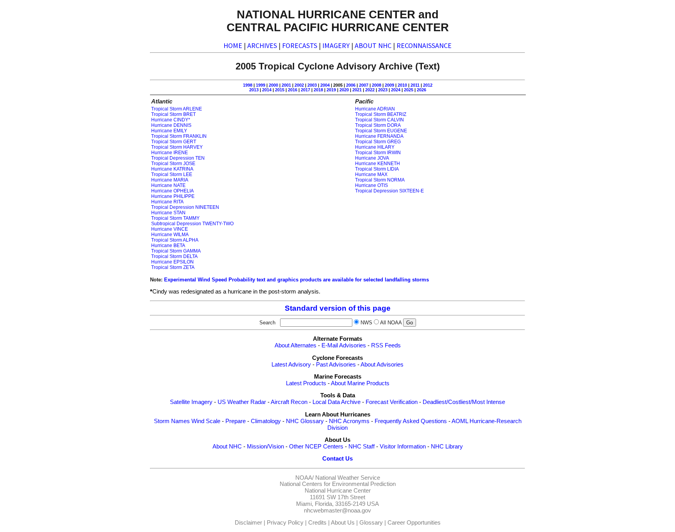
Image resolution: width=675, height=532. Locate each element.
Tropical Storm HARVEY (177, 147)
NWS (366, 323)
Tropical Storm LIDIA (377, 169)
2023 (383, 89)
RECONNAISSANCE (424, 45)
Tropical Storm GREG (378, 141)
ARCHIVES (262, 45)
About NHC (227, 446)
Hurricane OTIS (371, 185)
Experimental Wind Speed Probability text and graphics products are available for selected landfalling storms (296, 280)
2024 (395, 89)
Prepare (235, 421)
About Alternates (295, 345)
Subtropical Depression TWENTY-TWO (192, 223)
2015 (279, 89)
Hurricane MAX (371, 174)
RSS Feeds (386, 345)
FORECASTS (299, 45)
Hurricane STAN (168, 212)
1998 (247, 85)
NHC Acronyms (349, 421)
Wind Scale (205, 421)
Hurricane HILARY (375, 147)
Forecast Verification (392, 402)
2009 (389, 85)
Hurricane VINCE (169, 229)
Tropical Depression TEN (178, 158)
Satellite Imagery (191, 402)
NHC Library (447, 446)
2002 (299, 85)
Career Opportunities (414, 523)
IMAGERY (336, 45)
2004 (325, 85)
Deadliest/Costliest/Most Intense (464, 402)
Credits (317, 523)
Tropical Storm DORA (378, 125)
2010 (402, 85)
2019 (331, 89)
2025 (408, 89)
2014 (266, 89)
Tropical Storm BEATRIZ (380, 114)
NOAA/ (304, 478)
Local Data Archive (336, 402)
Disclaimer (248, 523)
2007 (363, 85)
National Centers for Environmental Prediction (338, 484)
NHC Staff (361, 446)
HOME (232, 45)
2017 (305, 89)
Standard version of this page (338, 308)
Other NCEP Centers (316, 446)
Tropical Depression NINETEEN (185, 207)
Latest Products (306, 383)
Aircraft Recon (289, 402)
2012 (427, 85)
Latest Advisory (291, 364)
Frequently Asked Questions (411, 421)
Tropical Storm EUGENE (381, 130)
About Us (343, 523)
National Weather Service (347, 478)
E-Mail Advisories (343, 345)
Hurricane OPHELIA (172, 191)
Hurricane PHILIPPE (173, 196)
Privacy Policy (285, 523)
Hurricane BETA (168, 245)
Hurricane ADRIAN (375, 109)
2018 (318, 89)
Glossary (371, 523)
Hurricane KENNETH (377, 163)
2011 (415, 85)
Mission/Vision (265, 446)
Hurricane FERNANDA (379, 136)
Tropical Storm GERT (173, 141)
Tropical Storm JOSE (173, 163)
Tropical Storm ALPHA (174, 240)
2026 (421, 89)
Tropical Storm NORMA (380, 180)
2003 (312, 85)
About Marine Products (360, 383)
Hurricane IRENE (169, 152)
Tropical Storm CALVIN (379, 120)
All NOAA (391, 323)
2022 (370, 89)
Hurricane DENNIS (171, 125)
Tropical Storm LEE (171, 174)
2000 (273, 85)
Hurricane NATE (168, 185)
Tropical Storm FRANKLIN (179, 136)
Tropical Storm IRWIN (378, 152)
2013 (254, 89)
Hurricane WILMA (170, 234)
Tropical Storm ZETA (173, 267)
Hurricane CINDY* (170, 120)
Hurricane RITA (167, 202)
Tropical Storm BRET (173, 114)
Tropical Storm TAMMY (175, 218)
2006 (350, 85)
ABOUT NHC (373, 45)
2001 (286, 85)
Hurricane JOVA (372, 158)
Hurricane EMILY (169, 130)
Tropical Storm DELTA (174, 256)
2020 (344, 89)
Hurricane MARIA (169, 180)
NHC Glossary (305, 421)
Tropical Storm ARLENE (176, 109)
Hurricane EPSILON (172, 262)
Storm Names (172, 421)
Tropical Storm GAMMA (176, 251)
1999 (260, 85)
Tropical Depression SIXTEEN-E (389, 191)
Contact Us (337, 458)
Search (269, 323)
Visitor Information (403, 446)
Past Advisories (336, 364)
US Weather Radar (242, 402)
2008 (376, 85)
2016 (292, 89)
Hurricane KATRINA (172, 169)
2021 (357, 89)
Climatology (266, 421)
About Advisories (382, 364)
